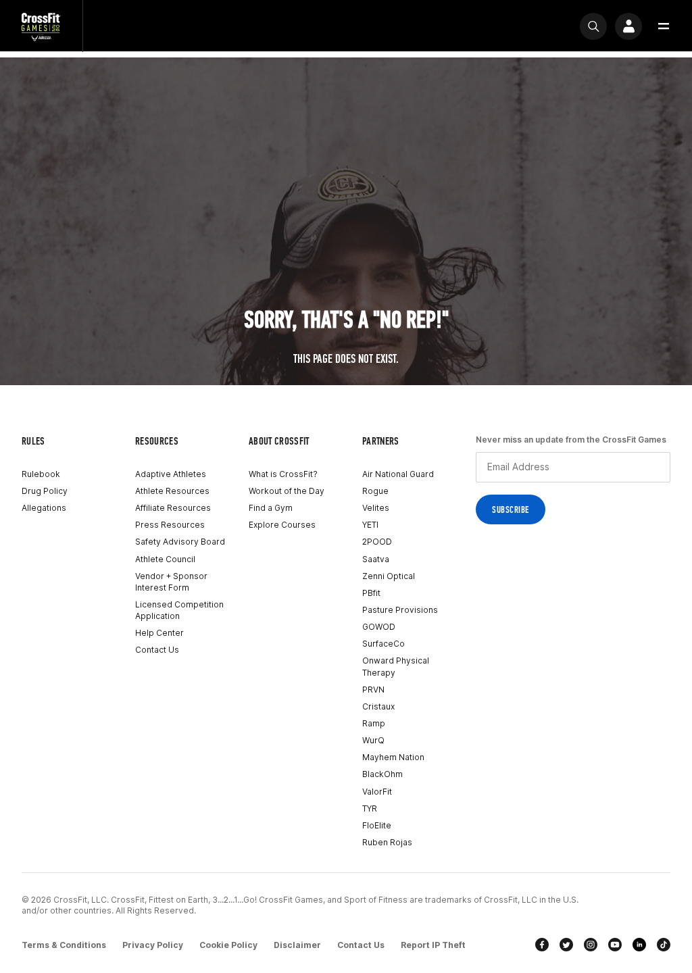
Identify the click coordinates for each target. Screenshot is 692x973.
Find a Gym (271, 508)
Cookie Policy (228, 945)
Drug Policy (45, 491)
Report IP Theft (433, 945)
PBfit (371, 593)
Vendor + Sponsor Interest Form (171, 582)
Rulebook (41, 474)
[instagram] (590, 944)
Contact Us (157, 650)
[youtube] (615, 944)
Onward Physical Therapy (395, 666)
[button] (663, 26)
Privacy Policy (152, 945)
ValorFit (377, 792)
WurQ (373, 740)
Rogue (375, 491)
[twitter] (566, 944)
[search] (593, 26)
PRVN (373, 689)
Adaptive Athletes (170, 474)
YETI (370, 525)
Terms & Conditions (64, 945)
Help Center (159, 633)
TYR (369, 808)
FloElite (376, 825)
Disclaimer (297, 945)
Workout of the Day (286, 491)
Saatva (375, 559)
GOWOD (378, 627)
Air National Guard (398, 474)
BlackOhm (382, 774)
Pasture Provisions (400, 610)
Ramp (373, 723)
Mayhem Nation (393, 757)
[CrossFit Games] (41, 26)
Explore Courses (282, 525)
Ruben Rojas (387, 842)
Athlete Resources (172, 491)
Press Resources (170, 525)
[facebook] (542, 944)
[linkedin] (639, 944)
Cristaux (378, 706)
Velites (375, 508)
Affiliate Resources (173, 508)
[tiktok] (663, 944)
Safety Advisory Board (180, 542)
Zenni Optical (388, 576)
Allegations (44, 508)
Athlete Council (165, 559)
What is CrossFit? (283, 474)
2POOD (377, 542)
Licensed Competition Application (179, 610)
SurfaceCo (383, 644)
